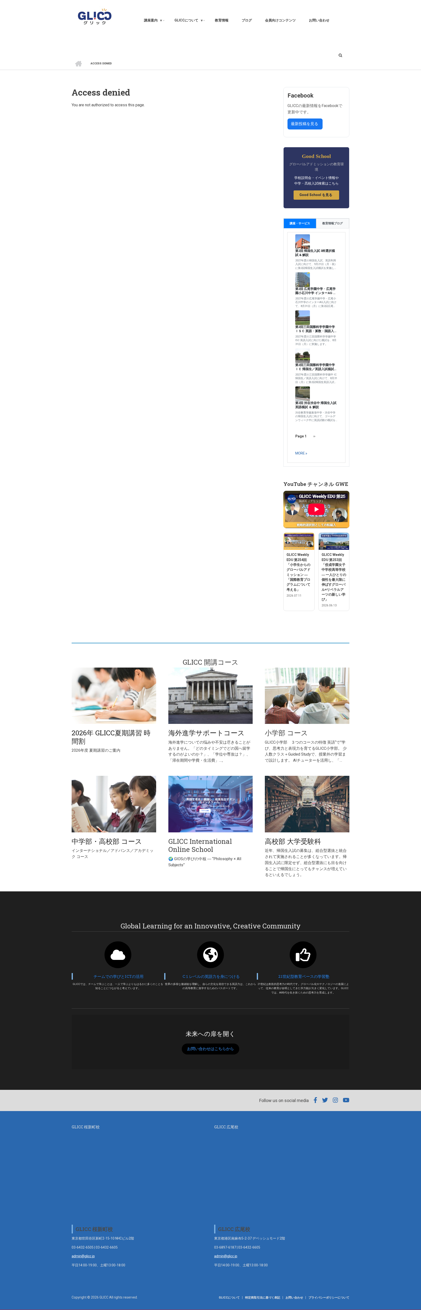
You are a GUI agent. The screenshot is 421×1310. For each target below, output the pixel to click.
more (300, 453)
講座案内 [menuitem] (153, 21)
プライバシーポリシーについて (328, 1297)
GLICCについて (229, 1297)
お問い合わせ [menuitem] (319, 20)
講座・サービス (300, 223)
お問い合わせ (294, 1297)
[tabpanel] (316, 347)
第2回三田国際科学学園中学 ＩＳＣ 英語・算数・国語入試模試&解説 (316, 329)
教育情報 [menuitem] (222, 20)
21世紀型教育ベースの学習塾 (303, 976)
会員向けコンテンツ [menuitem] (280, 20)
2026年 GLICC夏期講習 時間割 (111, 737)
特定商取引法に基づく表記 (262, 1297)
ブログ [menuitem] (247, 20)
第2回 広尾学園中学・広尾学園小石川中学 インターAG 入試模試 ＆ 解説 (315, 291)
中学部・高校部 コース (107, 841)
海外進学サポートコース (206, 732)
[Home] (95, 16)
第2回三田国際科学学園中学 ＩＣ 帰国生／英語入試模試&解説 (315, 367)
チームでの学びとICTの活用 (119, 976)
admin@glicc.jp (83, 1256)
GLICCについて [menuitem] (188, 21)
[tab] (300, 223)
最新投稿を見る (305, 123)
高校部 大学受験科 (293, 841)
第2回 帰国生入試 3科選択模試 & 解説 (315, 253)
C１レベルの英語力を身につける (211, 976)
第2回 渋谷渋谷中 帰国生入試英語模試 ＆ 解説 (315, 405)
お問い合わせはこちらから (210, 1048)
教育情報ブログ (332, 223)
